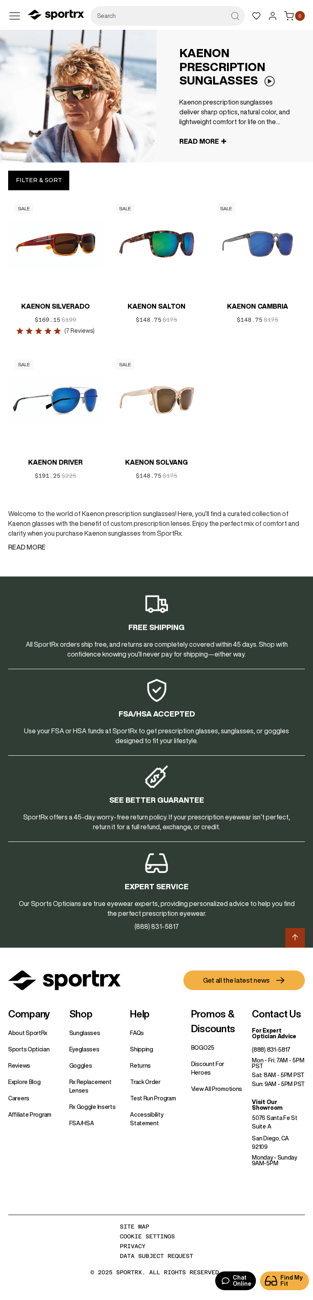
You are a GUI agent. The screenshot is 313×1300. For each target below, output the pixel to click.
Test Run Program (153, 1098)
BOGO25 (202, 1048)
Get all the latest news (236, 980)
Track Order (145, 1082)
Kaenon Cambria (257, 306)
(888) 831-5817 (271, 1050)
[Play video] (269, 81)
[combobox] (167, 16)
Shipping (141, 1049)
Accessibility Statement (146, 1119)
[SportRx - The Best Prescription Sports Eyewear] (56, 16)
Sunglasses (84, 1033)
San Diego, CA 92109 (270, 1142)
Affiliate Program (29, 1114)
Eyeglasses (84, 1049)
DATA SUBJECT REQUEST (156, 1256)
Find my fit (291, 1281)
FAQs (137, 1033)
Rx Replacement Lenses (90, 1086)
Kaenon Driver (55, 462)
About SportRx (27, 1033)
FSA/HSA (81, 1123)
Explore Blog (24, 1082)
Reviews (19, 1065)
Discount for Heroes (207, 1068)
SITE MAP (134, 1226)
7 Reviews (79, 331)
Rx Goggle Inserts (92, 1107)
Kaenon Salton (156, 306)
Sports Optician (29, 1049)
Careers (18, 1098)
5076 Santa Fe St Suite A (274, 1122)
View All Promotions (216, 1089)
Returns (140, 1065)
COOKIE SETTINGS (147, 1236)
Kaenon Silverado (55, 306)
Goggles (80, 1065)
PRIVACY (132, 1246)
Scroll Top (295, 938)
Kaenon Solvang (156, 462)
